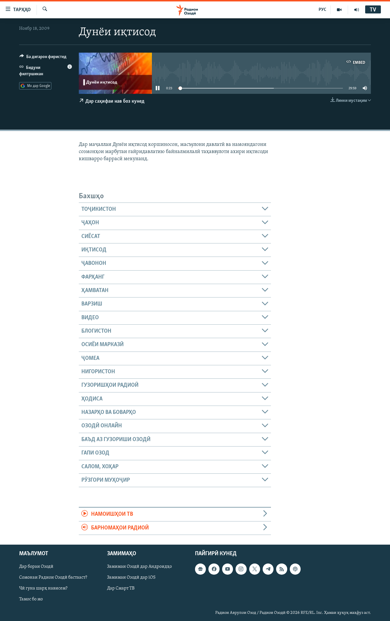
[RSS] (281, 569)
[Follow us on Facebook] (213, 569)
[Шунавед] (356, 9)
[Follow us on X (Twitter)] (254, 569)
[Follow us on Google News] (200, 569)
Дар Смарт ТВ (120, 588)
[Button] (43, 58)
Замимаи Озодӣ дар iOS (131, 577)
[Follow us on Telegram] (268, 569)
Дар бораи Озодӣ (36, 566)
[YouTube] (339, 9)
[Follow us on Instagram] (241, 569)
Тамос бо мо (31, 599)
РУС (322, 9)
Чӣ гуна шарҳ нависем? (43, 588)
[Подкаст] (295, 569)
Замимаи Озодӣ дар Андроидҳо (139, 566)
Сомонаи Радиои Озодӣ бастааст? (53, 577)
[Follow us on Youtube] (227, 569)
